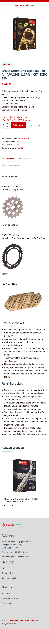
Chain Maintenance (11, 165)
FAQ (3, 568)
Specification (8, 159)
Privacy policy (8, 603)
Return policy (7, 573)
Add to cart (18, 125)
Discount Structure (10, 578)
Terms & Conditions (10, 598)
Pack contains (24, 159)
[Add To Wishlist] (31, 125)
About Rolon (7, 593)
